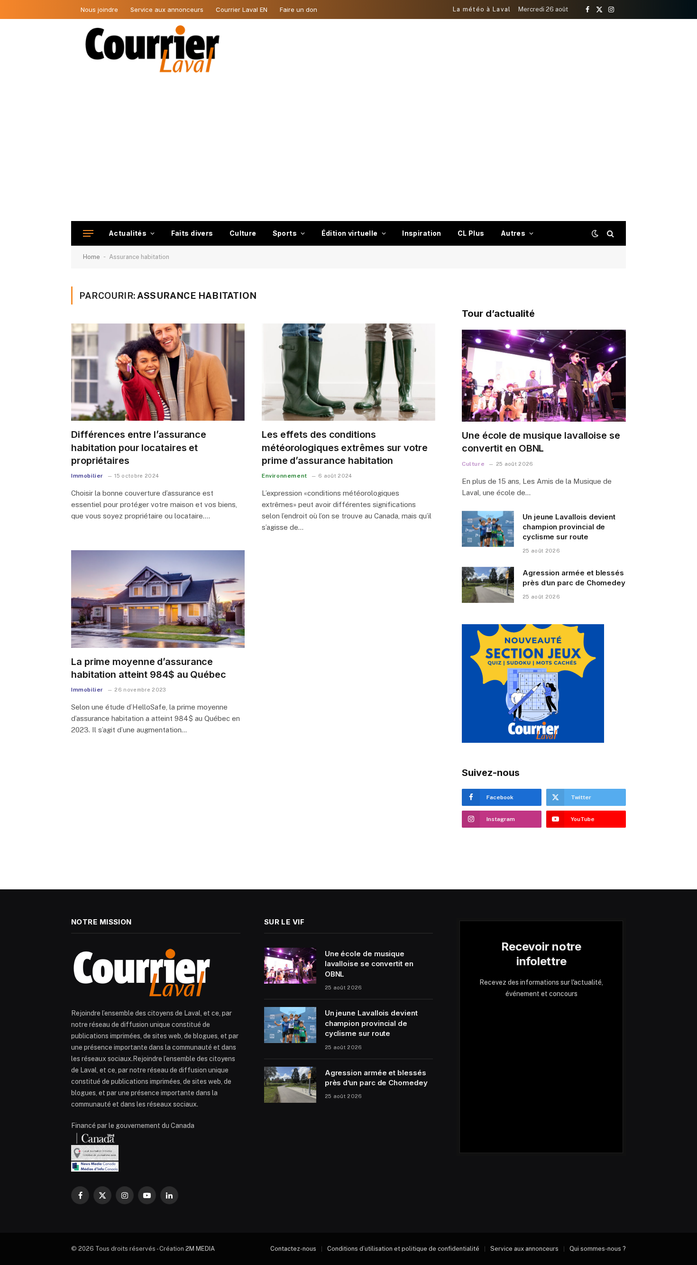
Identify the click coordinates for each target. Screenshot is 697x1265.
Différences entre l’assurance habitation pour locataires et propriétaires (138, 447)
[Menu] (88, 233)
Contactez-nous (293, 1248)
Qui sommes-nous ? (597, 1248)
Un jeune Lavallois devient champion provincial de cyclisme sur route (569, 527)
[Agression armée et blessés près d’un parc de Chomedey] (488, 585)
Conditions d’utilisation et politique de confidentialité (403, 1248)
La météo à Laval (482, 9)
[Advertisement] (348, 149)
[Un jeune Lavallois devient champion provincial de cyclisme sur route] (488, 529)
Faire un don (298, 9)
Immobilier (87, 475)
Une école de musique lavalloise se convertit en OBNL (541, 442)
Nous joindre (99, 9)
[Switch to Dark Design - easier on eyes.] (595, 233)
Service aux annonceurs (166, 9)
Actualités (128, 233)
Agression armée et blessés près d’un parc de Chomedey (574, 577)
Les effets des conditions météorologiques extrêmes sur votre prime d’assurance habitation (345, 447)
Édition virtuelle (349, 233)
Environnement (284, 475)
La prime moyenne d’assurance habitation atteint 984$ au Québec (148, 668)
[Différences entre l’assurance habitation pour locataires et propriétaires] (158, 372)
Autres (513, 233)
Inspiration (421, 233)
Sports (285, 233)
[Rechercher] (609, 233)
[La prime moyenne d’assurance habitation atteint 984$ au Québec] (158, 599)
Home (91, 256)
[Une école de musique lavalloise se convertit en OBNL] (544, 376)
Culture (243, 233)
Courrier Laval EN (241, 9)
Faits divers (192, 233)
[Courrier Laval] (152, 49)
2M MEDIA (200, 1248)
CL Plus (471, 233)
